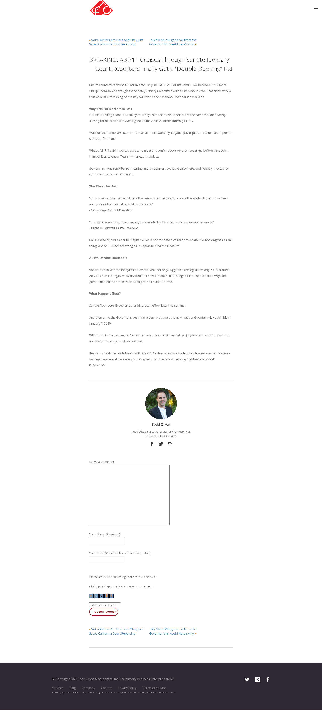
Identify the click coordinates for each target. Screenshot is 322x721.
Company (88, 688)
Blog (72, 688)
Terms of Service (154, 688)
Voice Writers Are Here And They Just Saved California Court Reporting (116, 42)
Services (57, 688)
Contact (106, 688)
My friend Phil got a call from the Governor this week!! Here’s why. (172, 42)
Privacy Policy (127, 688)
